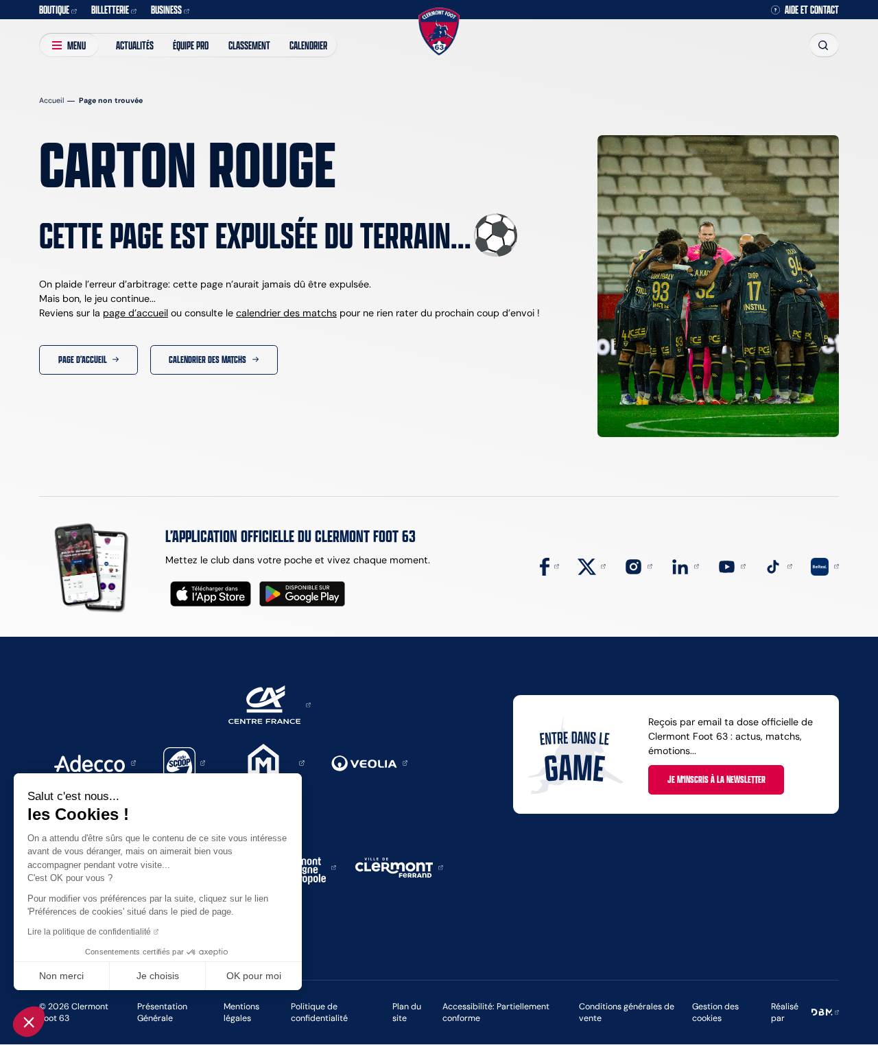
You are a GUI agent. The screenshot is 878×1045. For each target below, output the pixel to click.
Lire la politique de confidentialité (89, 932)
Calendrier (308, 45)
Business (166, 9)
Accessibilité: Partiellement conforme (495, 1012)
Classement (249, 45)
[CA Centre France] (269, 704)
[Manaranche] (268, 762)
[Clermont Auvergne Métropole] (304, 866)
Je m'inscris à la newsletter (716, 779)
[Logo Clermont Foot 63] (439, 32)
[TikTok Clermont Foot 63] (778, 565)
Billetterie (110, 9)
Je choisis (158, 975)
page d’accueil (135, 313)
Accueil (51, 100)
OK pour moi (253, 975)
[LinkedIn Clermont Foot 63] (685, 565)
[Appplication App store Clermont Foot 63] (210, 594)
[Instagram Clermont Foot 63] (638, 565)
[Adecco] (95, 762)
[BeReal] (825, 565)
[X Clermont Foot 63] (592, 565)
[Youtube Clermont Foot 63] (731, 565)
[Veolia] (369, 762)
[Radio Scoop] (184, 762)
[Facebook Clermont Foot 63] (549, 565)
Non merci (61, 975)
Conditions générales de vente (626, 1012)
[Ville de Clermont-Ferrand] (399, 866)
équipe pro (191, 45)
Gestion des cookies (715, 1012)
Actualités (135, 45)
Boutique (54, 9)
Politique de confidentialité (319, 1012)
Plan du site (406, 1012)
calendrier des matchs (286, 313)
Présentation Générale (162, 1012)
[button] (28, 1021)
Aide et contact (812, 9)
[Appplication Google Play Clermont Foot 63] (302, 594)
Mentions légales (241, 1012)
